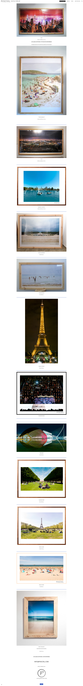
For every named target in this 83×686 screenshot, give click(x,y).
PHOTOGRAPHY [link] (62, 1)
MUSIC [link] (72, 1)
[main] (41, 41)
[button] (82, 1)
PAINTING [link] (68, 1)
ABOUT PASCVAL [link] (77, 1)
